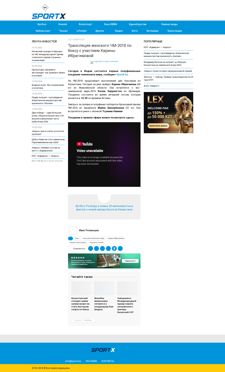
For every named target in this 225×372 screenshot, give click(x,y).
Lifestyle (82, 30)
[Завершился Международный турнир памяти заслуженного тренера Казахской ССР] (127, 288)
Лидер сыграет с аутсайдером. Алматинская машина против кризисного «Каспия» (47, 100)
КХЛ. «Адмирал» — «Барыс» (157, 47)
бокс (77, 238)
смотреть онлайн (97, 242)
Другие (99, 30)
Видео (119, 30)
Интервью (152, 30)
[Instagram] (54, 7)
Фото (135, 30)
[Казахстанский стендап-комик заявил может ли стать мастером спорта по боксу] (81, 288)
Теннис (63, 30)
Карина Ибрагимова (116, 238)
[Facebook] (60, 7)
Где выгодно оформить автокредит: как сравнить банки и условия (48, 72)
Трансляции (174, 30)
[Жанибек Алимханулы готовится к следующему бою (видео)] (104, 288)
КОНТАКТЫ (108, 361)
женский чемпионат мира (93, 238)
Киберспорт (43, 30)
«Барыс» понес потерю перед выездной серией (168, 71)
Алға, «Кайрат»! (151, 86)
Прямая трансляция (78, 242)
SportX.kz (122, 74)
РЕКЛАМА (91, 361)
